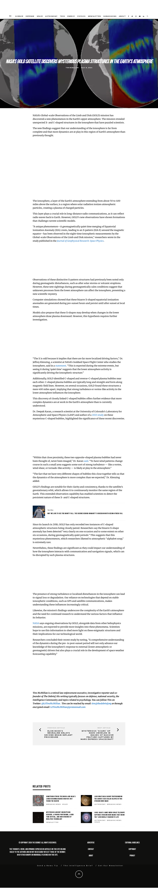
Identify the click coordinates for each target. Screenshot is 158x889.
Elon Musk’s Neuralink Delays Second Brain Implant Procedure (58, 734)
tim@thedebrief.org (101, 703)
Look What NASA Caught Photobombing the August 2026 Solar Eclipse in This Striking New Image (108, 798)
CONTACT (91, 849)
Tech (62, 16)
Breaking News (53, 804)
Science (19, 16)
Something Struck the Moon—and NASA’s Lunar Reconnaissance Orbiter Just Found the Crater (61, 798)
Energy (71, 16)
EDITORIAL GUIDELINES (132, 842)
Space (40, 16)
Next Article (104, 728)
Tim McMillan (72, 68)
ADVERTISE (91, 842)
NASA (36, 623)
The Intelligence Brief (78, 866)
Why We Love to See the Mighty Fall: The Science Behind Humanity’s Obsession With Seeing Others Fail (85, 513)
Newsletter (94, 16)
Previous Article (56, 728)
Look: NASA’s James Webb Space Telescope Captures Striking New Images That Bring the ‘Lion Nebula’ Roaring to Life (109, 814)
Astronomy (51, 16)
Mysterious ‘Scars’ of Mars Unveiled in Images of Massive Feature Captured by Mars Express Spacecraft (97, 735)
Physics (81, 16)
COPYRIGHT (132, 849)
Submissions (110, 16)
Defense (30, 16)
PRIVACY (132, 855)
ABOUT (91, 855)
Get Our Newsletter (110, 866)
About (122, 16)
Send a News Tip (47, 866)
